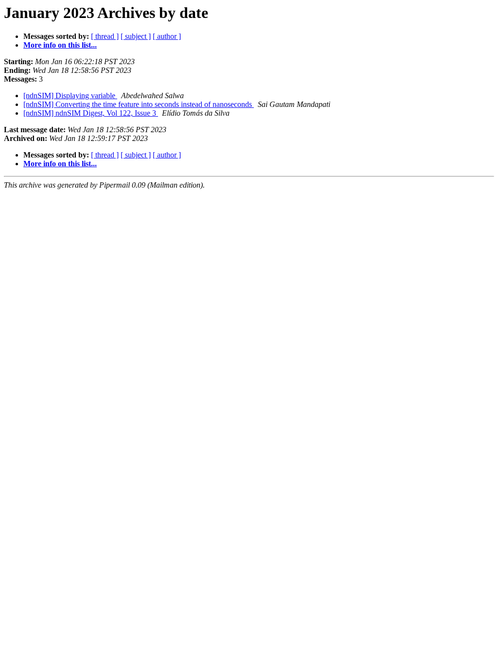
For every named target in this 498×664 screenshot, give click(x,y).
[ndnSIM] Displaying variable (70, 95)
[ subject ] (136, 36)
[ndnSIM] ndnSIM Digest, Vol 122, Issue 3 (90, 113)
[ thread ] (105, 36)
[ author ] (167, 36)
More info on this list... (60, 45)
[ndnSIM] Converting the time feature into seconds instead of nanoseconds (138, 104)
